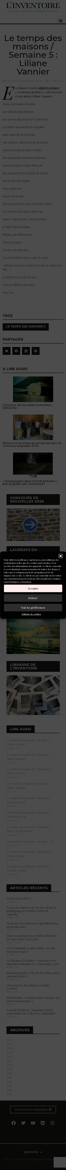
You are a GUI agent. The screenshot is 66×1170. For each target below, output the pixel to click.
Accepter (33, 588)
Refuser (33, 598)
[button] (60, 556)
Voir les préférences (33, 607)
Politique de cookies (31, 613)
